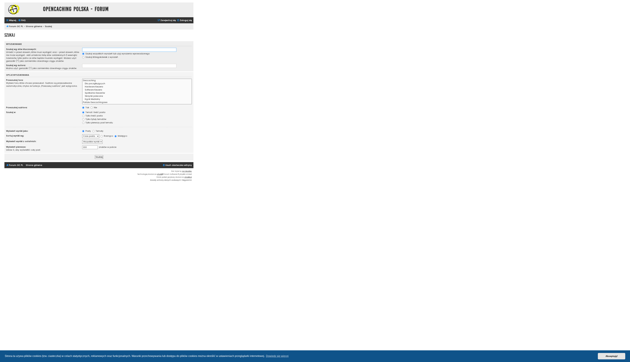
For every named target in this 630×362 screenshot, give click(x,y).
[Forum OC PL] (23, 9)
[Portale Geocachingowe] (137, 102)
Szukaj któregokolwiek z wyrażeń (101, 57)
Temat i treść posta (95, 112)
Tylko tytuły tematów (95, 119)
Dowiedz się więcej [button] (277, 356)
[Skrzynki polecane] (137, 96)
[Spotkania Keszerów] (137, 93)
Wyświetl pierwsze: (16, 147)
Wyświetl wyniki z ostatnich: (21, 141)
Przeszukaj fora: (14, 80)
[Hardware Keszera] (137, 86)
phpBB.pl (188, 177)
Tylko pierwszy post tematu (99, 122)
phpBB (159, 174)
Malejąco (122, 136)
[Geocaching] (137, 80)
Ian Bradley (187, 171)
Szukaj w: (11, 112)
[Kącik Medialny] (137, 99)
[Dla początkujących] (137, 83)
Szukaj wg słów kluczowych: (21, 49)
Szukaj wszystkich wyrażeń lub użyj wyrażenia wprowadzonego (117, 53)
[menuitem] (21, 20)
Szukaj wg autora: (16, 65)
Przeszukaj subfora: (17, 107)
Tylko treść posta (94, 115)
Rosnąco (108, 136)
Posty (88, 131)
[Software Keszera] (137, 89)
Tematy (99, 131)
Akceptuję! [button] (612, 356)
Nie (95, 107)
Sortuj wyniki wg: (15, 135)
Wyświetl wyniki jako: (17, 131)
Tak (87, 107)
